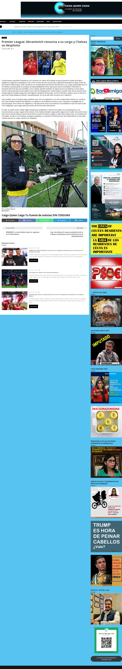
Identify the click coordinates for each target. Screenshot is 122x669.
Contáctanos (57, 21)
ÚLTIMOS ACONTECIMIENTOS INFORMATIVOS (106, 659)
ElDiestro (22, 21)
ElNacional (40, 21)
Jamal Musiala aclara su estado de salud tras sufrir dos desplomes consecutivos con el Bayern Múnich (56, 295)
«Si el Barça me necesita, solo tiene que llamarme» (44, 272)
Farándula (16, 249)
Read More (33, 260)
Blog (48, 21)
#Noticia (5, 249)
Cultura (12, 21)
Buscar (93, 36)
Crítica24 (31, 21)
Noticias (3, 21)
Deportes (4, 37)
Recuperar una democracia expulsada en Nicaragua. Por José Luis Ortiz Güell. (36, 26)
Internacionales (17, 271)
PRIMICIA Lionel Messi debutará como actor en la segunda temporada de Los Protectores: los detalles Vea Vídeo (56, 251)
